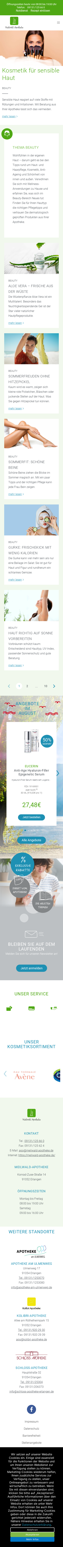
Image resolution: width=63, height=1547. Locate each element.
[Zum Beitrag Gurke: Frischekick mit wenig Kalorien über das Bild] (31, 519)
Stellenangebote (31, 1442)
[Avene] (25, 1075)
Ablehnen (32, 1529)
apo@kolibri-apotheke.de (31, 1339)
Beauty (6, 88)
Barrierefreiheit (31, 1435)
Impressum (31, 1421)
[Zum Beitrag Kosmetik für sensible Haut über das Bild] (31, 48)
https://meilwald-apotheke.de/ (36, 1155)
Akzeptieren (32, 1534)
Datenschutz (31, 1428)
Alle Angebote (31, 840)
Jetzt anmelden (32, 968)
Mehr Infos (32, 1539)
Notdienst (22, 10)
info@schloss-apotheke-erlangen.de (31, 1391)
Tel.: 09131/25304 (31, 1382)
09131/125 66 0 (36, 7)
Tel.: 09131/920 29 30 (31, 1330)
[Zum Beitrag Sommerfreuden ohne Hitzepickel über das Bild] (31, 348)
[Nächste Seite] (54, 686)
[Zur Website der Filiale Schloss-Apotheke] (31, 1356)
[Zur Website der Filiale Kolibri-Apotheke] (31, 1303)
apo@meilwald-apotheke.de (36, 1150)
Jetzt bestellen (31, 817)
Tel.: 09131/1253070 (31, 1278)
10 (45, 686)
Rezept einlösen (40, 10)
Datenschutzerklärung (36, 1524)
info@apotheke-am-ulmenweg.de (31, 1287)
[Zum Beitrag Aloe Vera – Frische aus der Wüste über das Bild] (31, 258)
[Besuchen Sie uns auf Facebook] (31, 1409)
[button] (25, 830)
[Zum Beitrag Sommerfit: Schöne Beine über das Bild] (31, 434)
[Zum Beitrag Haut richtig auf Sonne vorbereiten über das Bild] (31, 605)
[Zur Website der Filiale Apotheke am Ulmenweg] (31, 1251)
